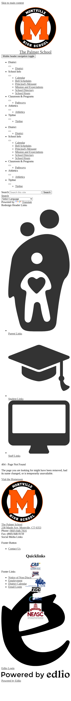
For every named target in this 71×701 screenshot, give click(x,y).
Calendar (20, 77)
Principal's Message (26, 84)
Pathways (20, 102)
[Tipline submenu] (9, 119)
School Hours (22, 93)
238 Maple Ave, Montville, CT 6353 (21, 527)
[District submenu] (9, 66)
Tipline (19, 121)
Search (5, 192)
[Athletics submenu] (9, 109)
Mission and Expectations (29, 87)
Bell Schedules (23, 80)
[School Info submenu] (9, 75)
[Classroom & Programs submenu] (9, 100)
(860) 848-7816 (18, 530)
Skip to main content (12, 2)
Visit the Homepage (12, 479)
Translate (27, 202)
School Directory (24, 90)
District (19, 68)
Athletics (20, 111)
